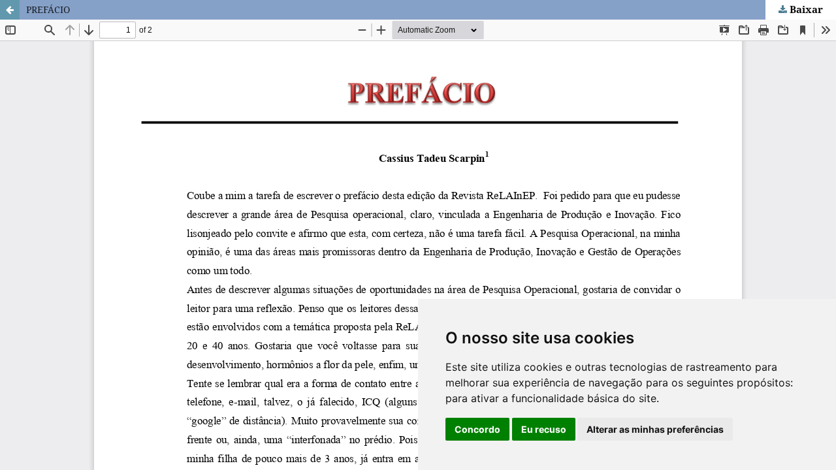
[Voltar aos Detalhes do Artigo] (10, 10)
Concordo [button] (477, 429)
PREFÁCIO (48, 9)
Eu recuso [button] (543, 429)
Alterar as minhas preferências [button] (655, 429)
